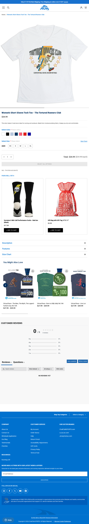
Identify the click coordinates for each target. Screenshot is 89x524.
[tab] (18, 362)
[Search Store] (8, 7)
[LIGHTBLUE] (12, 134)
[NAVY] (16, 134)
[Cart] (86, 7)
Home (3, 14)
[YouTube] (20, 490)
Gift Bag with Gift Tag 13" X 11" (58, 220)
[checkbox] (60, 369)
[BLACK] (7, 134)
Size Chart (6, 254)
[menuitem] (81, 7)
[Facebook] (9, 490)
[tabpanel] (44, 383)
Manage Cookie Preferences (62, 521)
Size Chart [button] (84, 141)
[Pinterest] (25, 490)
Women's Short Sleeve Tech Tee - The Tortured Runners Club (31, 112)
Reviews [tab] (7, 362)
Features (6, 249)
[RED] (25, 134)
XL (30, 146)
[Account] (81, 7)
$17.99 (6, 225)
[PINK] (20, 134)
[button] (3, 7)
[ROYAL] (29, 134)
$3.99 (50, 223)
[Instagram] (4, 490)
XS (10, 146)
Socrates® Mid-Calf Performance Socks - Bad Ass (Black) (21, 221)
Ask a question (72, 361)
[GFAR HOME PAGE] (44, 7)
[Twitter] (14, 490)
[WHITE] (3, 134)
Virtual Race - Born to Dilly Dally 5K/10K (50, 303)
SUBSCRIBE (44, 480)
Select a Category (78, 414)
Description (7, 243)
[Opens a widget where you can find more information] (8, 520)
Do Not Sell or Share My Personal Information (44, 517)
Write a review (83, 361)
